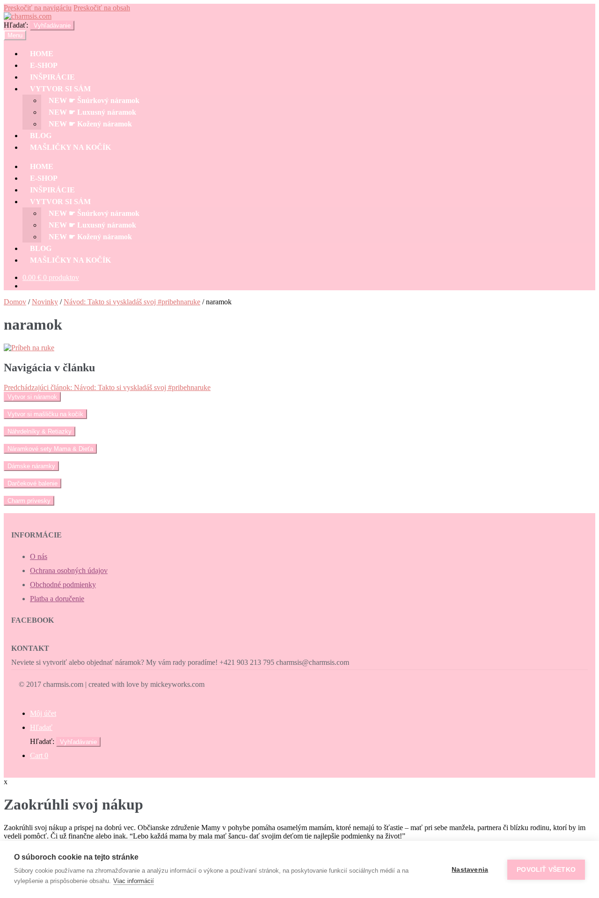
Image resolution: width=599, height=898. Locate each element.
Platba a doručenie (57, 599)
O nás (38, 556)
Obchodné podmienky (63, 585)
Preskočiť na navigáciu (38, 8)
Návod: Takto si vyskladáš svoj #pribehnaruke (132, 302)
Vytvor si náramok (32, 396)
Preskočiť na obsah (101, 8)
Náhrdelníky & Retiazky (39, 431)
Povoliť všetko (546, 869)
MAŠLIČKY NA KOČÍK (70, 147)
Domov (15, 302)
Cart (39, 755)
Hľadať (41, 727)
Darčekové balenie (32, 483)
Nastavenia (470, 869)
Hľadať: (16, 25)
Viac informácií (133, 880)
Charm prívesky (29, 500)
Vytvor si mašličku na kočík (45, 414)
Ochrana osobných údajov (69, 570)
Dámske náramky (31, 466)
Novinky (45, 302)
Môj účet (43, 713)
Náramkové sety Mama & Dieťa (50, 448)
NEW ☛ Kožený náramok (90, 124)
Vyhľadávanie (52, 25)
